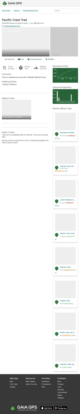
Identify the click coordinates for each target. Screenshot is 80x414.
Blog (59, 381)
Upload (12, 387)
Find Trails (13, 384)
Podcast (60, 384)
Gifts (43, 387)
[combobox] (64, 10)
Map (11, 381)
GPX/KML (49, 59)
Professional (46, 384)
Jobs (59, 387)
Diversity (60, 390)
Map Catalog (30, 381)
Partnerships (62, 392)
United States (6, 10)
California (17, 10)
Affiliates (60, 398)
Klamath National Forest (30, 10)
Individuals (45, 381)
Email (21, 59)
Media (59, 395)
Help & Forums (31, 384)
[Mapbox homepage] (55, 55)
